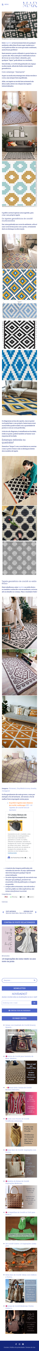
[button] (3, 944)
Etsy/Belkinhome (23, 788)
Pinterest (12, 788)
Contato (6, 1347)
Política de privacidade (17, 1347)
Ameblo (33, 788)
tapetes (9, 42)
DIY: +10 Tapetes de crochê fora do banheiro (20, 807)
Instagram (6, 790)
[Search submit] (34, 980)
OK (34, 1003)
